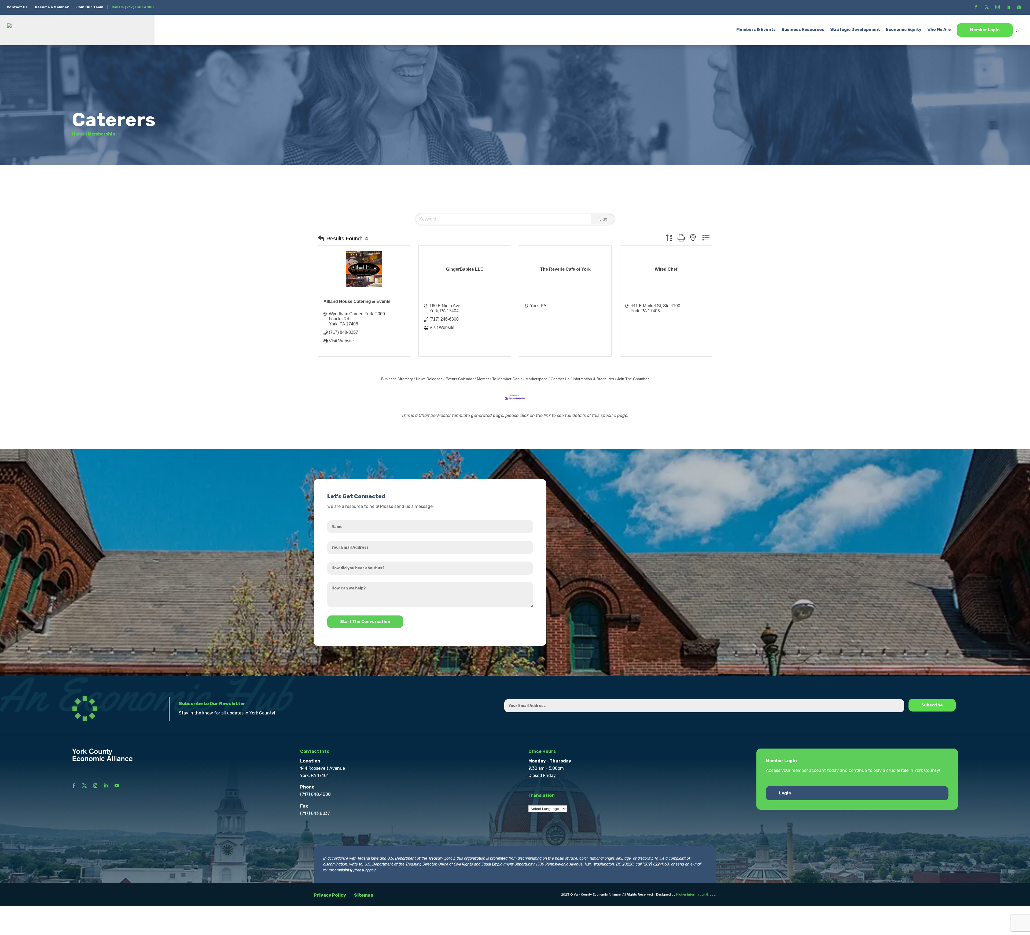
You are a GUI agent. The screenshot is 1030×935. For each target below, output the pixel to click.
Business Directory (397, 379)
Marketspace (536, 379)
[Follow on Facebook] (976, 7)
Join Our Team (89, 7)
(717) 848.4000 (315, 794)
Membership (101, 134)
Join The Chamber (633, 379)
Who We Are (939, 29)
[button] (321, 238)
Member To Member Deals (499, 379)
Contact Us (17, 7)
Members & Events (756, 29)
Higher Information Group (695, 894)
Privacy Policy (330, 895)
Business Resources (803, 29)
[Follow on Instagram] (997, 7)
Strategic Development (855, 29)
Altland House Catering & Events (357, 301)
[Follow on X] (987, 7)
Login (785, 793)
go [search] (604, 219)
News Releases (429, 379)
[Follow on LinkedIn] (1008, 7)
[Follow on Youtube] (1019, 7)
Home (78, 134)
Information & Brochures (593, 379)
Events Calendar (460, 379)
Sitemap (363, 895)
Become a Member (52, 7)
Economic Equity (903, 29)
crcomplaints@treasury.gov (352, 870)
